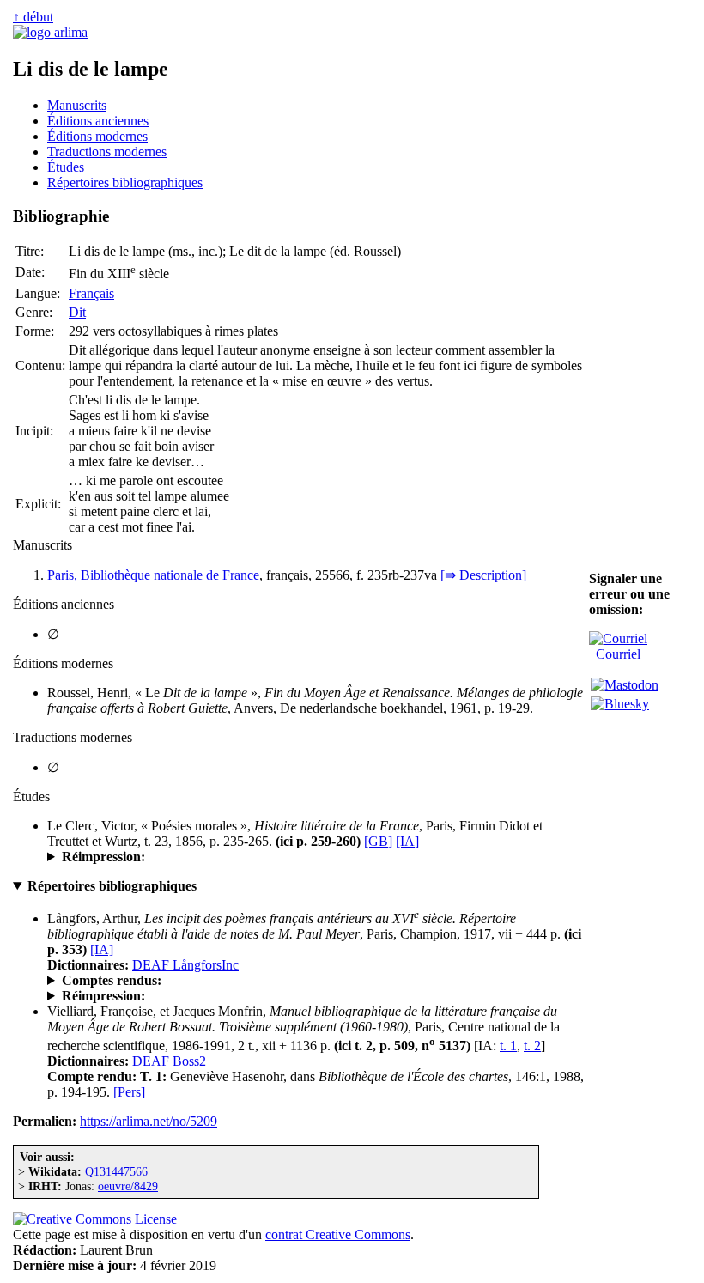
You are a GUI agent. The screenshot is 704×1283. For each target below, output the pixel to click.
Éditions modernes (97, 136)
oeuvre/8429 (128, 1186)
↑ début (33, 16)
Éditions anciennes (98, 120)
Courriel (614, 654)
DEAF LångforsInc (185, 965)
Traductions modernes (107, 151)
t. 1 (508, 1045)
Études (65, 167)
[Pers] (129, 1092)
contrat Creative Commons (337, 1234)
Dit (77, 312)
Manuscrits (76, 105)
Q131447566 (116, 1171)
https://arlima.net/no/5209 (148, 1121)
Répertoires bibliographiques (125, 182)
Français (91, 293)
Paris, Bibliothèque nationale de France (153, 575)
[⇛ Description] (483, 575)
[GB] (378, 841)
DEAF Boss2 (169, 1061)
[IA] (407, 841)
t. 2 (532, 1045)
